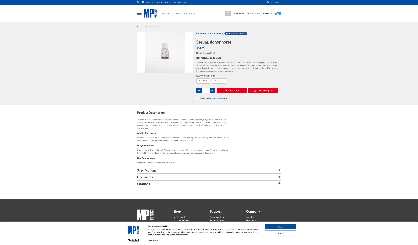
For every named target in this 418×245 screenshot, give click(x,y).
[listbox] (238, 81)
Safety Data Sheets (179, 2)
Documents (145, 177)
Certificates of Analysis (163, 2)
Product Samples (181, 220)
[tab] (209, 112)
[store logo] (152, 13)
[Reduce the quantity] (199, 90)
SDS (197, 34)
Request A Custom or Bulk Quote (212, 98)
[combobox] (195, 13)
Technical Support (218, 220)
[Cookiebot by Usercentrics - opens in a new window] (133, 240)
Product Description (151, 112)
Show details (153, 241)
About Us (250, 217)
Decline (280, 233)
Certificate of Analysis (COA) (211, 34)
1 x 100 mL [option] (203, 81)
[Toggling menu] (139, 13)
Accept (280, 227)
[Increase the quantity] (212, 90)
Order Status (238, 13)
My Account (179, 217)
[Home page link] (145, 219)
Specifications (146, 170)
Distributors (252, 220)
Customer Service (218, 217)
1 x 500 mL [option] (219, 81)
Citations (143, 184)
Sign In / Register (253, 13)
